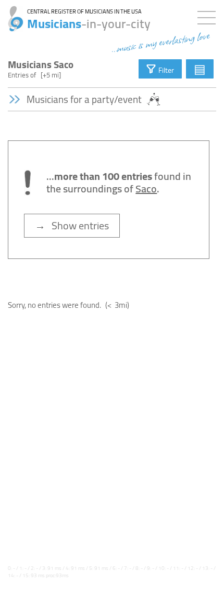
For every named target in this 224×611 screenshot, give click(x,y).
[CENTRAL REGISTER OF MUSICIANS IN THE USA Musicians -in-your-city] (11, 13)
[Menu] (209, 15)
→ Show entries (72, 225)
